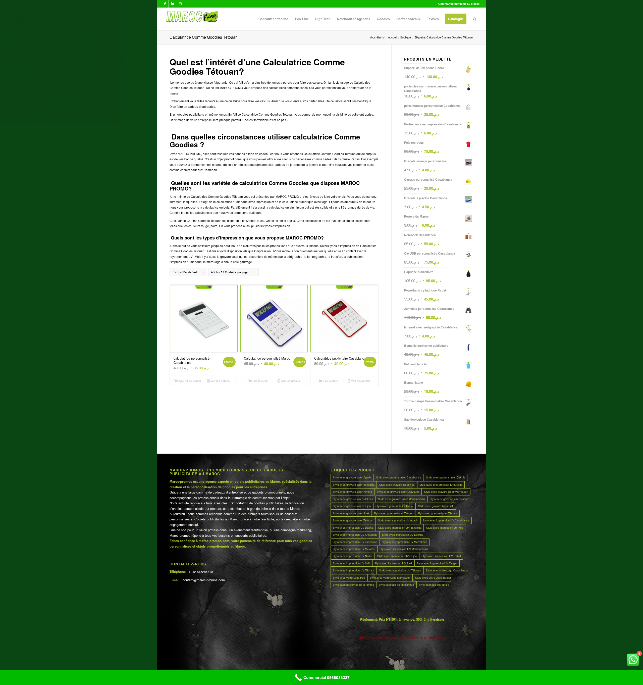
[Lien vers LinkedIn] (172, 4)
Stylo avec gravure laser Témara (437, 513)
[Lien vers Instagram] (180, 4)
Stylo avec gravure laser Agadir (352, 477)
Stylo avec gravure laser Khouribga (440, 484)
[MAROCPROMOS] (191, 19)
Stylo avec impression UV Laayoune (355, 542)
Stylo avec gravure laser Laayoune (398, 492)
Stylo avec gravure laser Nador (449, 499)
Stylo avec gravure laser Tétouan (353, 520)
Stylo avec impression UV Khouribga (355, 534)
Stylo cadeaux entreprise (434, 584)
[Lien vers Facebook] (165, 4)
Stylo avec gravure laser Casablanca (398, 477)
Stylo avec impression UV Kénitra (402, 534)
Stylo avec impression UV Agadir (398, 520)
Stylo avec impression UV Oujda (397, 556)
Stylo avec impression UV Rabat (441, 556)
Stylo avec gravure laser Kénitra (352, 492)
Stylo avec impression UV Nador (352, 556)
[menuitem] (273, 19)
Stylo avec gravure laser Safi (436, 506)
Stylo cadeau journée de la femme (353, 584)
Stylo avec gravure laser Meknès (353, 499)
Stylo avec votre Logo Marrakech (390, 577)
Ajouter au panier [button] (189, 381)
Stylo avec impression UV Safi (351, 563)
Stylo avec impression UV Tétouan (400, 570)
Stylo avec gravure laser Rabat (394, 506)
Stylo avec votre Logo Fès (349, 577)
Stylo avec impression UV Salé (393, 563)
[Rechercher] (474, 19)
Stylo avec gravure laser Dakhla (445, 477)
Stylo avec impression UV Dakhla (353, 527)
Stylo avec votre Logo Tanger (433, 577)
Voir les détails (220, 381)
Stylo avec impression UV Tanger (437, 563)
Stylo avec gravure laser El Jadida (353, 484)
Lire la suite (260, 381)
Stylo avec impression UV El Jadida (399, 527)
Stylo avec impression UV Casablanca (446, 520)
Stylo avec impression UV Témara (353, 570)
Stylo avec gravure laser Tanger (393, 513)
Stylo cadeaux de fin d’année (396, 584)
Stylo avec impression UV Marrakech (404, 542)
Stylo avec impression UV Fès (444, 527)
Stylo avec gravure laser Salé (351, 513)
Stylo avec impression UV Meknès (354, 549)
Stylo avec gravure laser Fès (397, 484)
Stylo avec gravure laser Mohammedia (401, 499)
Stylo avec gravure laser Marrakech (446, 492)
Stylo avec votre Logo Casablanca (447, 570)
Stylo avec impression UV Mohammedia (404, 549)
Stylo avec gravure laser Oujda (352, 506)
